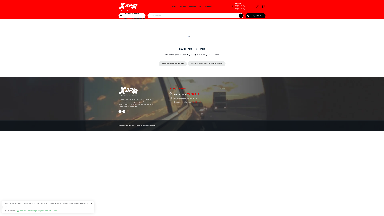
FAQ (200, 7)
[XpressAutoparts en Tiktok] (123, 111)
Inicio (174, 7)
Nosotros (192, 7)
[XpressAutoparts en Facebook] (120, 111)
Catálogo (182, 7)
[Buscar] (241, 16)
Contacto (208, 7)
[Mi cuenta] (232, 6)
